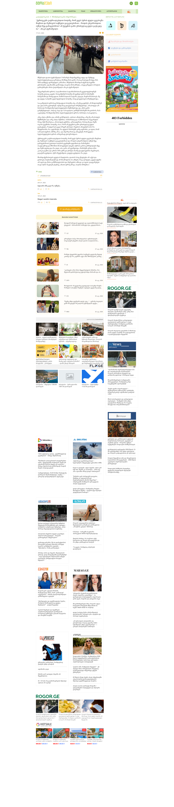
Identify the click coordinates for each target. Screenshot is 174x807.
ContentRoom (95, 319)
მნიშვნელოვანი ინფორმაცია (64, 17)
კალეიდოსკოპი (42, 17)
